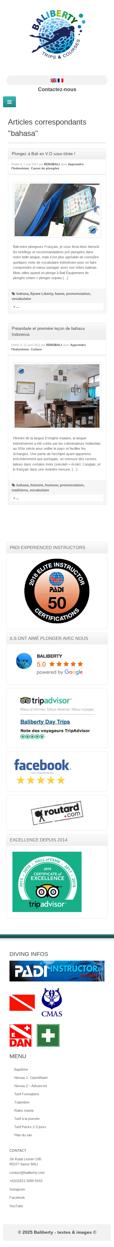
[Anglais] (53, 80)
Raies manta (24, 1110)
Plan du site (23, 1135)
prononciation (78, 294)
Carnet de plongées (45, 168)
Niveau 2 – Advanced (30, 1086)
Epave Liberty (41, 294)
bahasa (22, 294)
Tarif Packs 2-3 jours (30, 1127)
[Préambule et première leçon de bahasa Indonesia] (57, 396)
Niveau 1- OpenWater (31, 1078)
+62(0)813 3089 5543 (26, 1181)
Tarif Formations (26, 1094)
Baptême (21, 1069)
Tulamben (21, 1102)
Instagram (61, 70)
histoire (36, 485)
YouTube (69, 70)
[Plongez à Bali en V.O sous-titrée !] (57, 210)
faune (59, 294)
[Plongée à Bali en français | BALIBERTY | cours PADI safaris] (57, 34)
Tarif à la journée (27, 1119)
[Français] (60, 80)
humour (51, 485)
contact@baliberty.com (27, 1172)
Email (44, 70)
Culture (36, 349)
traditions (20, 490)
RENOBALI (52, 164)
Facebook (52, 70)
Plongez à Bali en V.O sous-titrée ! (43, 153)
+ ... (16, 306)
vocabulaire (21, 299)
